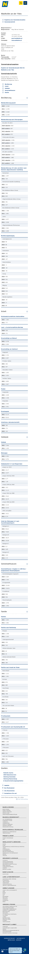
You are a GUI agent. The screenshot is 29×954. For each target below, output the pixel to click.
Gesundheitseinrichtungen (8, 862)
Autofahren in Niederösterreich (9, 910)
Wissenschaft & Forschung (8, 826)
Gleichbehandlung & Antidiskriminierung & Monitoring (13, 846)
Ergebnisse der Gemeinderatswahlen (14, 20)
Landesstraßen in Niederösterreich (9, 909)
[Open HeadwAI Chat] (25, 950)
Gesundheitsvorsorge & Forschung (10, 864)
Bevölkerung (8, 84)
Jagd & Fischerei (6, 881)
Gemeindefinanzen (9, 90)
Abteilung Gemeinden (9, 777)
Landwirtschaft (6, 882)
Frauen (4, 845)
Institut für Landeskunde (7, 824)
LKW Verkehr (5, 915)
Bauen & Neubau (6, 809)
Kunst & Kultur (6, 874)
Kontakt (18, 940)
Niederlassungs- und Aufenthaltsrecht (10, 852)
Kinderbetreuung (6, 849)
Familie (6, 92)
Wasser (4, 901)
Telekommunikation (6, 833)
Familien (4, 844)
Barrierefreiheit (9, 938)
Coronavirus (5, 860)
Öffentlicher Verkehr (7, 919)
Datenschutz (21, 938)
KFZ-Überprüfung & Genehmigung (9, 914)
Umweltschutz (5, 900)
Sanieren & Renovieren (7, 811)
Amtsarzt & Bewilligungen (8, 861)
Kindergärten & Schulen (7, 820)
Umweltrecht (5, 899)
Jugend (4, 847)
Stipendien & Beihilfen (7, 825)
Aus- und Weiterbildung (7, 819)
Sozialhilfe (5, 867)
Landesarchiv (5, 821)
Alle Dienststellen (9, 790)
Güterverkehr (5, 912)
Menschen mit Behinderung (8, 851)
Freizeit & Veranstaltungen (8, 837)
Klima (4, 894)
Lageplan (6, 785)
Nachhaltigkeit (5, 896)
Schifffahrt (5, 920)
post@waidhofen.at (17, 38)
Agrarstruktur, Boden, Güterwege (9, 879)
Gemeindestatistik (9, 22)
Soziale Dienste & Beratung (8, 866)
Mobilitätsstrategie (6, 917)
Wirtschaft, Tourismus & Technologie (10, 933)
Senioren (4, 854)
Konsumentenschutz (7, 850)
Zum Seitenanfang (23, 799)
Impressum (11, 940)
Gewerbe (4, 929)
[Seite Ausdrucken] (2, 952)
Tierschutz (5, 855)
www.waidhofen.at (17, 40)
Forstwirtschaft (6, 880)
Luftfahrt (4, 916)
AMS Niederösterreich (9, 775)
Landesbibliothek (6, 823)
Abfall (4, 891)
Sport (4, 839)
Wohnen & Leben (6, 813)
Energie (4, 892)
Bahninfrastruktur (6, 911)
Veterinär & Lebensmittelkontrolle (9, 885)
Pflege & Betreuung (6, 865)
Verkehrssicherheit (6, 921)
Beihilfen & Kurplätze (7, 869)
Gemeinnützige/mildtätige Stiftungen (10, 814)
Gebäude (7, 88)
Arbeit (6, 86)
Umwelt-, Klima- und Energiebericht (10, 890)
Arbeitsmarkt (5, 926)
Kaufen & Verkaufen (6, 810)
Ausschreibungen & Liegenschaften (10, 927)
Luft (3, 895)
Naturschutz (5, 897)
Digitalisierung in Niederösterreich (9, 831)
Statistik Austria (8, 773)
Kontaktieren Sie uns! (10, 793)
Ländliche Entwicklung (7, 884)
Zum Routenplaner (9, 788)
